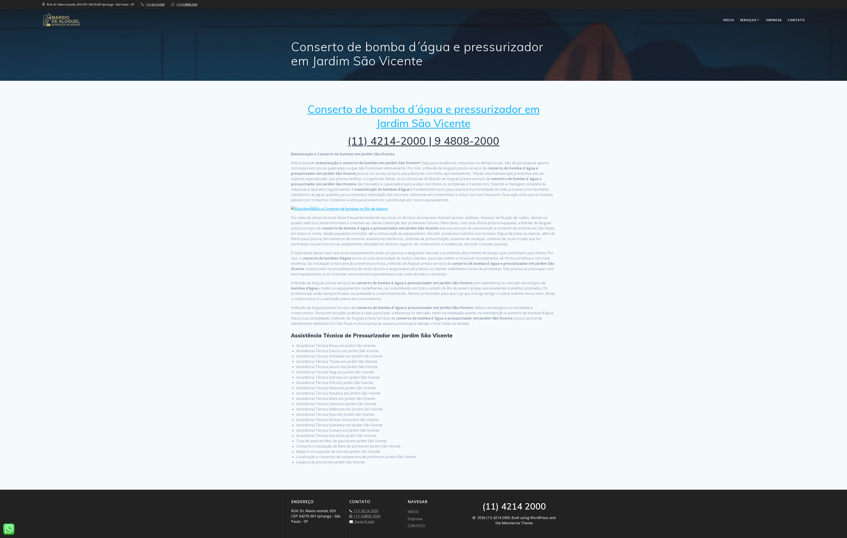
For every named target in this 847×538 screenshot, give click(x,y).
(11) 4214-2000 (365, 510)
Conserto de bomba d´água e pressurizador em (423, 109)
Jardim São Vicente (423, 123)
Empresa (774, 20)
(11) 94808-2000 (366, 516)
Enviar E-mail (363, 521)
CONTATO (796, 20)
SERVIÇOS (748, 20)
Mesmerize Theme (517, 523)
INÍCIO (728, 20)
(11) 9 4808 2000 (187, 4)
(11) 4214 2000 (155, 4)
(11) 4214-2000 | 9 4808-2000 (423, 140)
